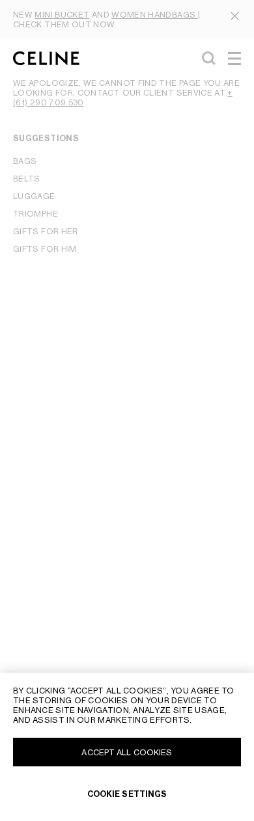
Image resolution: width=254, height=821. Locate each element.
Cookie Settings (127, 794)
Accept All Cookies (126, 752)
